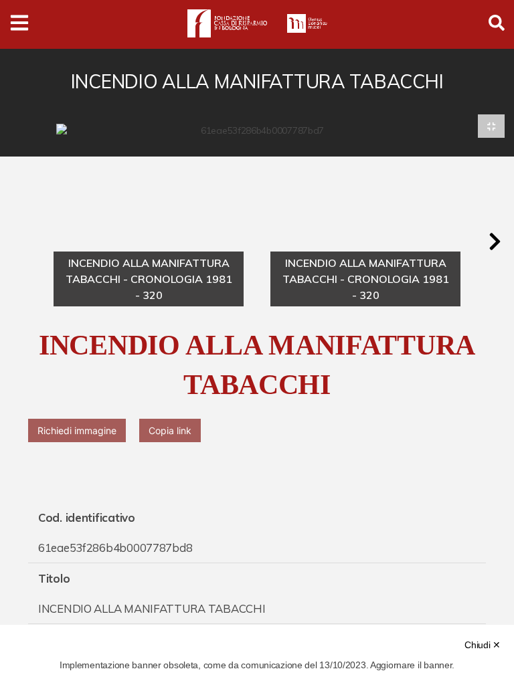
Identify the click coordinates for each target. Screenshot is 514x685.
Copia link (170, 430)
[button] (495, 241)
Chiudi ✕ (482, 645)
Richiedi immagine (76, 430)
